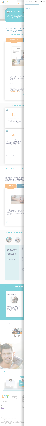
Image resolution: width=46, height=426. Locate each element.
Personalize (27, 8)
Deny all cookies (36, 5)
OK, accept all (28, 5)
